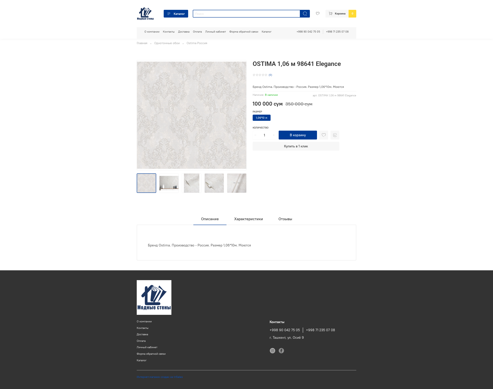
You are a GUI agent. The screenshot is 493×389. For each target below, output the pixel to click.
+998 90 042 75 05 (308, 31)
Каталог (179, 14)
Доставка (183, 31)
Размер (257, 111)
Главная (142, 43)
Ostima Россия (197, 43)
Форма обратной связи (243, 31)
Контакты (169, 31)
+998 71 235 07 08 (337, 31)
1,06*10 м (261, 117)
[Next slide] (240, 115)
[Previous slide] (143, 115)
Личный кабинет (215, 31)
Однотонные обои (167, 43)
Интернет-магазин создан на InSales (160, 377)
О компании (151, 31)
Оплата (197, 31)
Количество (260, 127)
